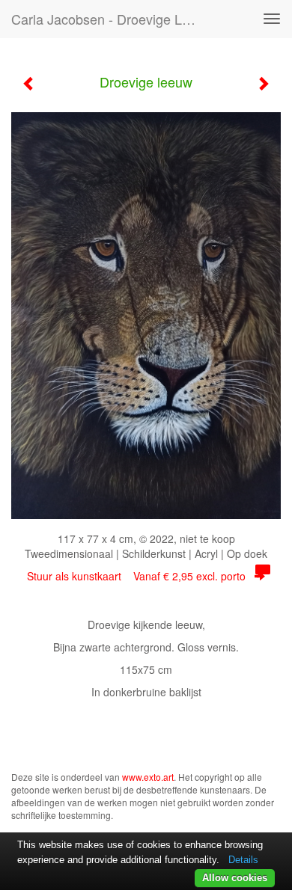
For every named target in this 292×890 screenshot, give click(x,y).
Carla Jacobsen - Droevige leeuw (111, 18)
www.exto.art (148, 776)
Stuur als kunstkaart (136, 575)
